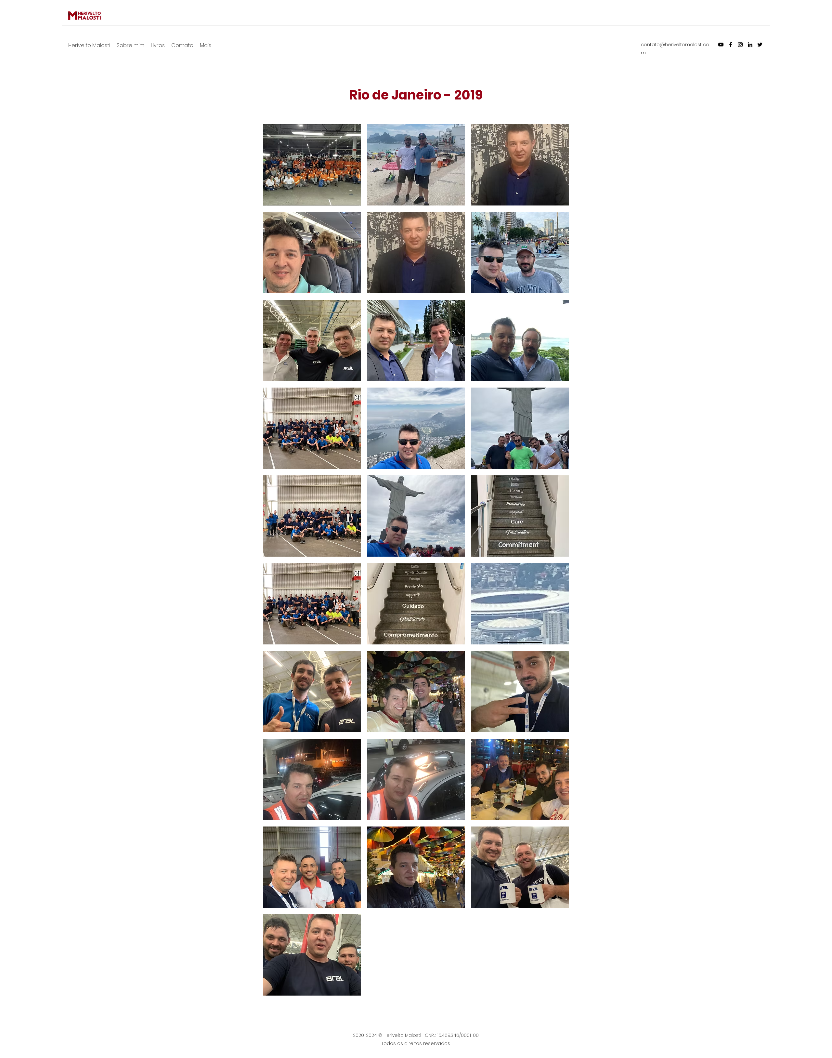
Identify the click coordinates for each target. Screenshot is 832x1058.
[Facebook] (730, 44)
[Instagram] (740, 44)
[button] (312, 164)
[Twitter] (760, 44)
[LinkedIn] (750, 44)
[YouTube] (721, 44)
